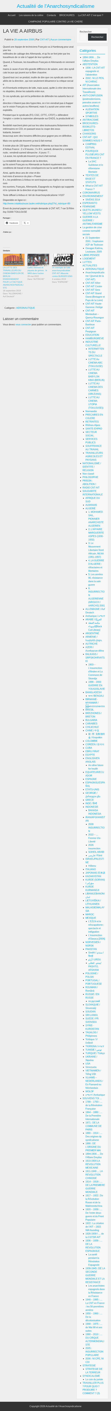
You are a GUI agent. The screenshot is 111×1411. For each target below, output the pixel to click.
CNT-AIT (44, 39)
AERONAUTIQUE (25, 308)
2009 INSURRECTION (96, 827)
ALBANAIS (91, 505)
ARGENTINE (92, 633)
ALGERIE (90, 508)
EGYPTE (90, 755)
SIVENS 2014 (92, 199)
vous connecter (23, 324)
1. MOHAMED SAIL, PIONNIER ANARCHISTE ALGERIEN (96, 519)
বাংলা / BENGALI (96, 696)
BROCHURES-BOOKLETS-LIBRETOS (90, 126)
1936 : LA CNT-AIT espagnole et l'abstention (95, 71)
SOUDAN (90, 1011)
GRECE (89, 800)
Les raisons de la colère (31, 15)
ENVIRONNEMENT (93, 196)
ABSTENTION (90, 64)
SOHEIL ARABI (96, 852)
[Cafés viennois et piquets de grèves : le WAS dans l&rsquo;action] (38, 260)
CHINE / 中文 (92, 730)
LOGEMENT (89, 258)
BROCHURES (67, 15)
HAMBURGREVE (94, 338)
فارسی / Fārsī (95, 855)
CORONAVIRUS (91, 192)
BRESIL (89, 709)
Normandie (91, 411)
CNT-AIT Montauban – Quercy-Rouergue (94, 314)
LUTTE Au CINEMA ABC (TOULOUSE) (95, 362)
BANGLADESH (93, 692)
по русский (94, 1001)
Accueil (11, 15)
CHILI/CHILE (92, 727)
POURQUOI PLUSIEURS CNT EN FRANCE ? (94, 154)
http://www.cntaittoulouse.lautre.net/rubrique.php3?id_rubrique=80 (36, 203)
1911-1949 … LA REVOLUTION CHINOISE (94, 1174)
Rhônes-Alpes (92, 425)
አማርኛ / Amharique (95, 1095)
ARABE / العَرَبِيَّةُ (93, 619)
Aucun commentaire (61, 39)
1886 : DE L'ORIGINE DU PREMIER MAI (93, 1147)
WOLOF (89, 1091)
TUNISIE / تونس (93, 1050)
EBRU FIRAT (92, 751)
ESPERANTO (90, 203)
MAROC (89, 914)
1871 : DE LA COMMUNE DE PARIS (93, 1126)
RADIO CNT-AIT (91, 487)
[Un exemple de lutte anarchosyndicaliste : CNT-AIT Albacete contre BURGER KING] (63, 260)
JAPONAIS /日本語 (95, 873)
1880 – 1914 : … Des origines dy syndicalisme (93, 1136)
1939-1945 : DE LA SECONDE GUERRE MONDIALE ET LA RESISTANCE (95, 1275)
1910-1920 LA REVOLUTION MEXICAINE (93, 1164)
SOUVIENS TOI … (92, 1098)
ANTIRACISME (91, 120)
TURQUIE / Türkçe (95, 1053)
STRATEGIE (89, 1365)
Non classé (88, 474)
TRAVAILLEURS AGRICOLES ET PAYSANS (94, 456)
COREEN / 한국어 (94, 744)
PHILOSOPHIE (90, 477)
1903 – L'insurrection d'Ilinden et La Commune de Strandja (95, 671)
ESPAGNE (91, 779)
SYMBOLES (91, 116)
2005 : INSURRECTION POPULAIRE (94, 1351)
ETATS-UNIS (92, 789)
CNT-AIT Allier (92, 283)
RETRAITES (92, 421)
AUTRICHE (91, 644)
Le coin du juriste (94, 1379)
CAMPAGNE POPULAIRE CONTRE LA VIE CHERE (55, 21)
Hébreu (92, 866)
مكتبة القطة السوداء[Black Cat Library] (95, 626)
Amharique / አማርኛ (95, 616)
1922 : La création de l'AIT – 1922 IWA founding (94, 1226)
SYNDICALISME (91, 1376)
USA (87, 1063)
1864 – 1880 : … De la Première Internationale (93, 1115)
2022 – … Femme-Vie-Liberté (94, 838)
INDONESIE (91, 807)
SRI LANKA (91, 1015)
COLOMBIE (91, 741)
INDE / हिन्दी (91, 803)
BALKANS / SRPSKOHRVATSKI (95, 657)
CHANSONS (89, 133)
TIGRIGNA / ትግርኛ (94, 1046)
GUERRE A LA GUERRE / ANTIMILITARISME (92, 220)
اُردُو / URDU (94, 959)
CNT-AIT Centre (93, 286)
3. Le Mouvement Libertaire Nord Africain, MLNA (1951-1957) (96, 550)
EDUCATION (92, 335)
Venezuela (90, 1067)
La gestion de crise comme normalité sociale (92, 231)
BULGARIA (91, 720)
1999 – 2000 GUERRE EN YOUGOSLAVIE (96, 685)
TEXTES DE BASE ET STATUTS (92, 178)
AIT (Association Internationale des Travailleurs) (92, 88)
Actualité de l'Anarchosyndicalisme (55, 6)
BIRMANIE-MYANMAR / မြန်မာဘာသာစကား (95, 702)
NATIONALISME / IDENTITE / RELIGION (92, 466)
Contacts (51, 15)
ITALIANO (90, 869)
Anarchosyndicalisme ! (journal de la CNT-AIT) (94, 276)
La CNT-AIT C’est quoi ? (90, 15)
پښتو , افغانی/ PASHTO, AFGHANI (94, 966)
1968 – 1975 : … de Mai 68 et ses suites (93, 1327)
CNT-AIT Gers (92, 290)
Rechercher (86, 32)
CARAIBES (91, 723)
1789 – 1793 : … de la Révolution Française (93, 1105)
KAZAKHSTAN (93, 876)
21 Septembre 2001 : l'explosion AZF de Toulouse (94, 241)
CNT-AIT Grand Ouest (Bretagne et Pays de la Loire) (95, 296)
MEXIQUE (90, 918)
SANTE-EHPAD (93, 428)
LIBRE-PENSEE (91, 255)
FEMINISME (89, 206)
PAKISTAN (91, 949)
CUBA (88, 748)
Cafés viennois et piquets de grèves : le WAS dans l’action (37, 270)
